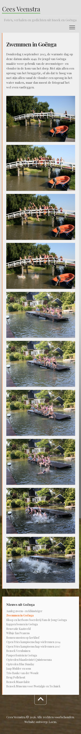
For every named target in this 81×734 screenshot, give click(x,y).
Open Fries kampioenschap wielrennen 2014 (33, 642)
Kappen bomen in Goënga (22, 624)
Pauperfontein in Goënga (21, 655)
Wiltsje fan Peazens (18, 633)
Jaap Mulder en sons (18, 668)
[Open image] (40, 119)
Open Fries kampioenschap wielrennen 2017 (33, 646)
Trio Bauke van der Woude (22, 673)
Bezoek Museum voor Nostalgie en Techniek (33, 686)
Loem (52, 722)
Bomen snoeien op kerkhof (22, 637)
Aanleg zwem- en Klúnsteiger (24, 611)
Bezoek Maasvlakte (18, 682)
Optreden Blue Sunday (20, 664)
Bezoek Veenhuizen (18, 651)
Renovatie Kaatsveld (18, 629)
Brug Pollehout (15, 677)
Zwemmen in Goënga (20, 615)
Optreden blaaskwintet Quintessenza (29, 660)
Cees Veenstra (21, 9)
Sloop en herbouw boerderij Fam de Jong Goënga (36, 620)
